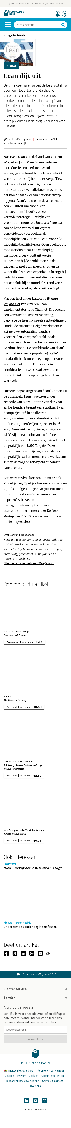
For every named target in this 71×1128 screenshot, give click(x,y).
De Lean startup (15, 700)
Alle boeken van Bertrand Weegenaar (29, 563)
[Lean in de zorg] (16, 806)
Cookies (33, 1075)
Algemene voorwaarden (50, 1070)
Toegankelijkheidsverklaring (22, 1081)
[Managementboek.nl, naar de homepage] (14, 15)
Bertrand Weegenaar (19, 139)
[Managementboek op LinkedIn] (26, 1100)
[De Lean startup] (16, 673)
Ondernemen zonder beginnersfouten (30, 927)
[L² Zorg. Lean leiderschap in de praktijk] (16, 738)
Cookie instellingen (52, 1075)
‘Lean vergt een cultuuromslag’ (33, 868)
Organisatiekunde (16, 35)
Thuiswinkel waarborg (20, 1070)
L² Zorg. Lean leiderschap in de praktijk (23, 767)
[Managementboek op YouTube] (35, 1100)
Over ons (35, 1086)
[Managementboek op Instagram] (44, 1100)
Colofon (9, 1075)
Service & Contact (52, 1081)
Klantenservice (15, 989)
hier (52, 516)
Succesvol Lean (14, 157)
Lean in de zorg (35, 396)
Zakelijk (9, 997)
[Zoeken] (63, 24)
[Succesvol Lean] (16, 608)
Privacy (21, 1075)
